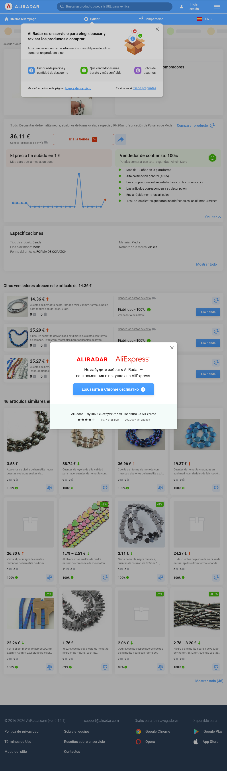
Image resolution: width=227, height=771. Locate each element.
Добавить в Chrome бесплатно (110, 389)
